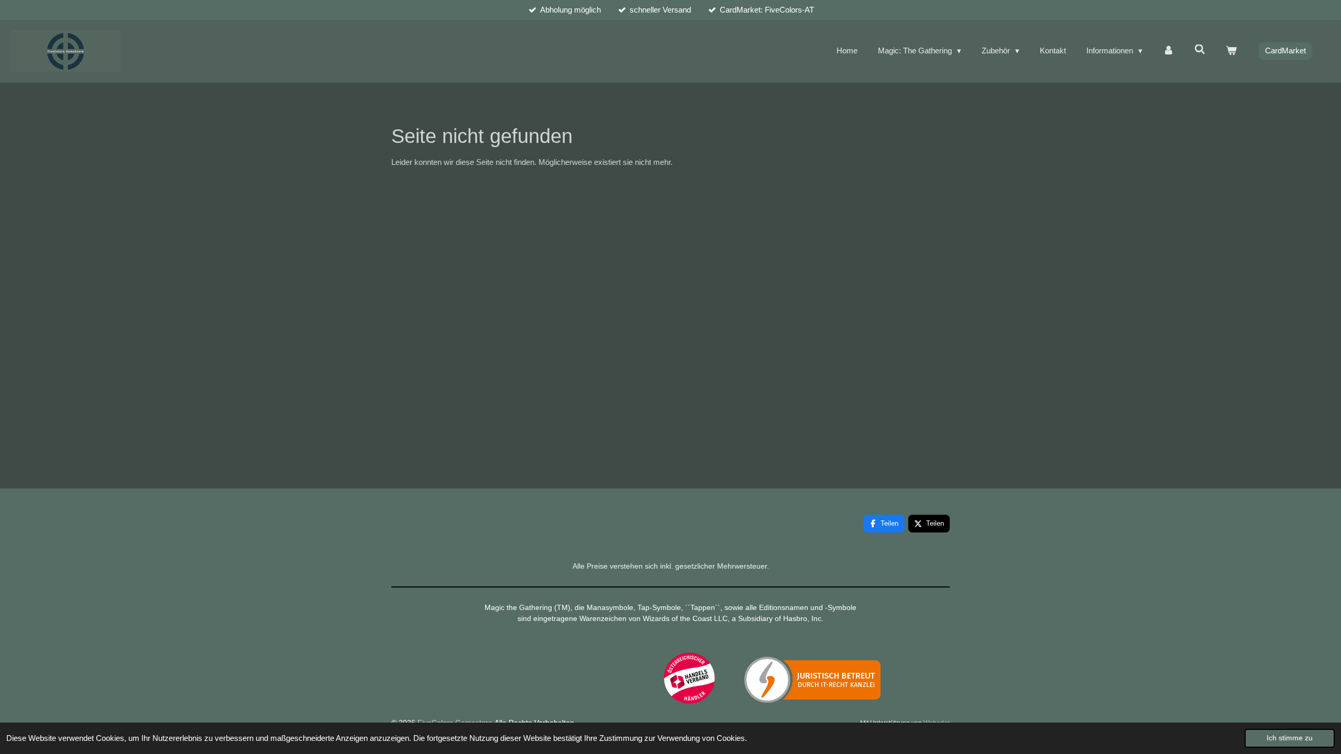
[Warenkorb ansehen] (1231, 51)
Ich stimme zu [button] (1290, 738)
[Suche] (1200, 49)
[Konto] (1168, 51)
